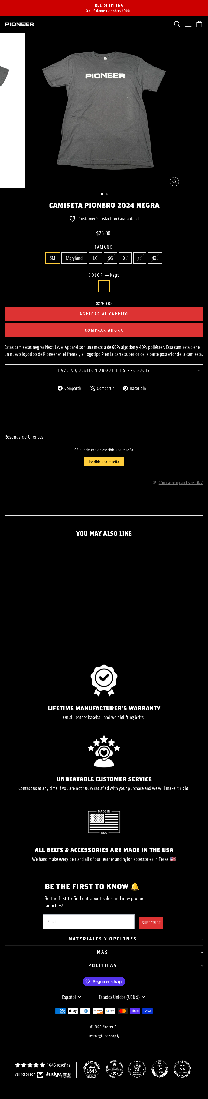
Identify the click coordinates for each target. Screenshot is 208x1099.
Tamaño (104, 247)
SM (53, 258)
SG (110, 258)
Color (104, 275)
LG (95, 258)
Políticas (102, 965)
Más (102, 952)
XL (125, 258)
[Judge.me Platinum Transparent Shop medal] (114, 1069)
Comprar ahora (104, 330)
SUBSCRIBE (151, 923)
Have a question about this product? (104, 370)
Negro (104, 286)
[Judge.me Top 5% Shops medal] (159, 1069)
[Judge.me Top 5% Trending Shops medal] (182, 1069)
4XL (155, 258)
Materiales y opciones (103, 938)
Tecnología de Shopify (104, 1035)
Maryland (74, 258)
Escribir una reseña (104, 462)
